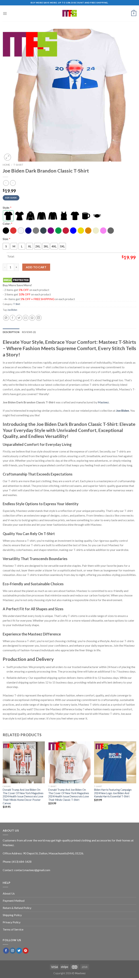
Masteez (103, 402)
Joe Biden (12, 309)
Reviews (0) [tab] (29, 332)
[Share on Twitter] (19, 318)
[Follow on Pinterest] (26, 951)
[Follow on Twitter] (19, 951)
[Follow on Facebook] (6, 951)
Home (6, 164)
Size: (6, 239)
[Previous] (3, 778)
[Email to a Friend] (26, 318)
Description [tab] (11, 332)
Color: (7, 223)
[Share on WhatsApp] (6, 318)
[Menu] (5, 13)
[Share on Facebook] (13, 318)
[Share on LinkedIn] (39, 318)
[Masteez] (69, 13)
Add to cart (36, 267)
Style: (7, 207)
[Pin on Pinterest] (32, 318)
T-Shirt (18, 164)
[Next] (136, 778)
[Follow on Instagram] (13, 951)
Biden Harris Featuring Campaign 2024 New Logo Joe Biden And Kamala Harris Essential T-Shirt (113, 793)
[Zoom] (7, 157)
